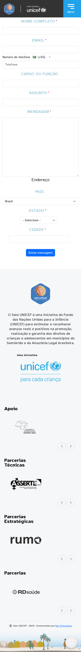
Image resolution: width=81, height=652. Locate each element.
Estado (36, 210)
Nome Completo (38, 21)
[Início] (9, 9)
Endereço (40, 179)
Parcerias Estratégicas (18, 519)
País (39, 191)
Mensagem (38, 111)
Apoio (10, 409)
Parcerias (15, 573)
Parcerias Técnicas (15, 462)
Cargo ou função (39, 73)
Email (38, 40)
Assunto (38, 92)
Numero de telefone (16, 57)
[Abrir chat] (71, 642)
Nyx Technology (63, 625)
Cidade (36, 229)
